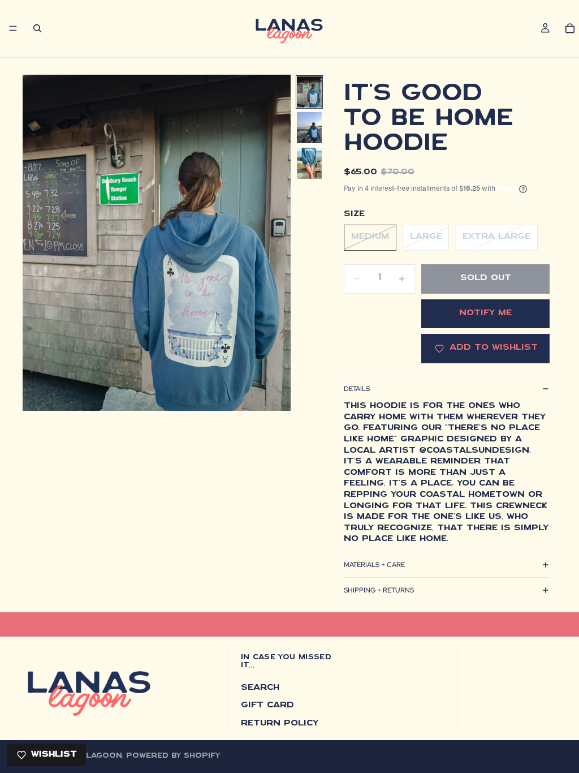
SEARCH (260, 688)
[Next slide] (278, 242)
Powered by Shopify (173, 756)
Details (357, 388)
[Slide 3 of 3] (309, 163)
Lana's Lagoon (88, 756)
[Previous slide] (35, 242)
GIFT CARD (267, 706)
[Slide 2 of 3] (309, 127)
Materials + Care (374, 564)
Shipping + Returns (379, 590)
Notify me (485, 313)
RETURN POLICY (279, 724)
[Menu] (13, 28)
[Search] (37, 28)
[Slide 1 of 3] (309, 92)
